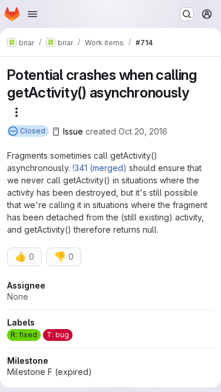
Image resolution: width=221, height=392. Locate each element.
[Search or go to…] (187, 14)
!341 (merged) (99, 168)
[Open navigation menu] (32, 14)
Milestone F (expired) (49, 372)
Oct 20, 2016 (142, 131)
